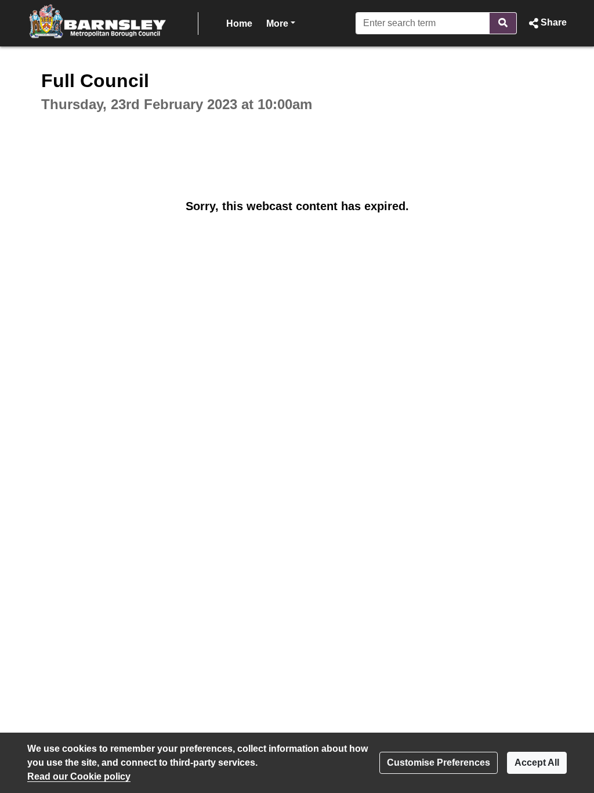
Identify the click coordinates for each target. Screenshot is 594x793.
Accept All (537, 762)
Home (239, 23)
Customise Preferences (438, 762)
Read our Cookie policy (79, 776)
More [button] (280, 23)
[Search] (503, 23)
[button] (546, 23)
